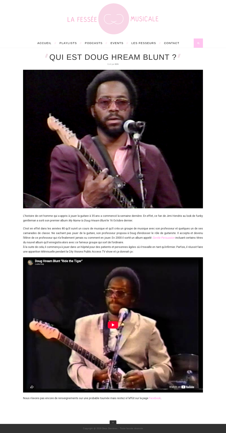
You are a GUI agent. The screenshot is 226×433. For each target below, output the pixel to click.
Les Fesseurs (143, 43)
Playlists (68, 43)
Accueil (44, 43)
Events (117, 43)
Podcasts (94, 43)
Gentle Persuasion (163, 237)
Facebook (155, 398)
